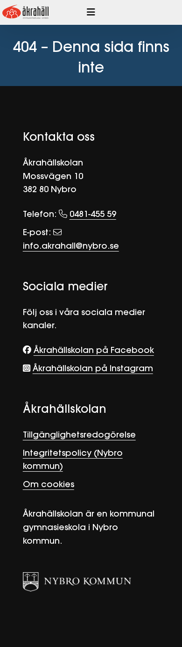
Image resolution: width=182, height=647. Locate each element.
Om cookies (48, 484)
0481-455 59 (93, 213)
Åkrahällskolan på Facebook (94, 350)
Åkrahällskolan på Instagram (93, 368)
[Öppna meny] (91, 12)
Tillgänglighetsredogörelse (79, 434)
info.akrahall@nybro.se (71, 245)
